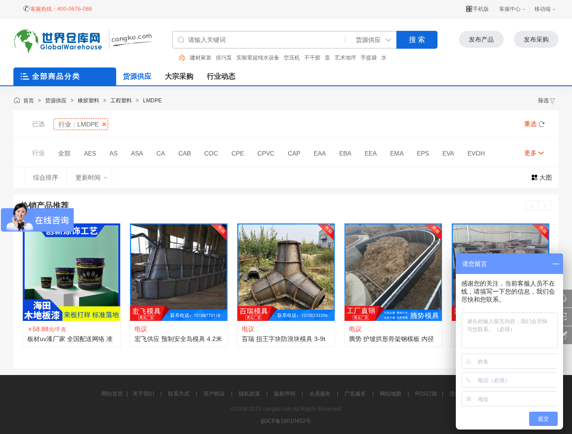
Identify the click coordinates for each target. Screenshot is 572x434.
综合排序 (45, 177)
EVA (448, 153)
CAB (184, 153)
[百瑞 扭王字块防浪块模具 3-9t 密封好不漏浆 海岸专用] (286, 272)
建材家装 (200, 58)
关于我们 (143, 394)
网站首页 (112, 394)
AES (90, 153)
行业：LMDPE (79, 124)
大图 (545, 177)
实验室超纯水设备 (257, 58)
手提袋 (369, 58)
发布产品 (481, 39)
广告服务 (355, 394)
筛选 (543, 100)
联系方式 (178, 394)
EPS (423, 153)
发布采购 (536, 39)
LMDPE (152, 100)
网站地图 (390, 394)
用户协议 (214, 394)
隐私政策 (249, 394)
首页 (28, 100)
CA (160, 153)
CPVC (265, 153)
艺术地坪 (345, 58)
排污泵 (224, 58)
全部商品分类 (56, 76)
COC (211, 153)
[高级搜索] (178, 58)
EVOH (476, 153)
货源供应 (56, 100)
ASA (137, 153)
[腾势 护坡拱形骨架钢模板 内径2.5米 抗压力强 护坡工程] (393, 272)
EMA (397, 153)
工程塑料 (121, 100)
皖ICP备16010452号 (286, 421)
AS (113, 153)
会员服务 (320, 394)
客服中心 (510, 9)
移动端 (542, 9)
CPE (237, 153)
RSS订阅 (426, 394)
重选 (530, 124)
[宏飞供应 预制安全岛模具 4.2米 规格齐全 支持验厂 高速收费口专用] (178, 272)
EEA (371, 153)
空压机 (292, 58)
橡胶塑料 (88, 100)
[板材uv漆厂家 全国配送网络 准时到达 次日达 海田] (71, 272)
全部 (64, 153)
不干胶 (312, 58)
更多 (530, 153)
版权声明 (284, 394)
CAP (294, 153)
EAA (320, 153)
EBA (345, 153)
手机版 (481, 9)
